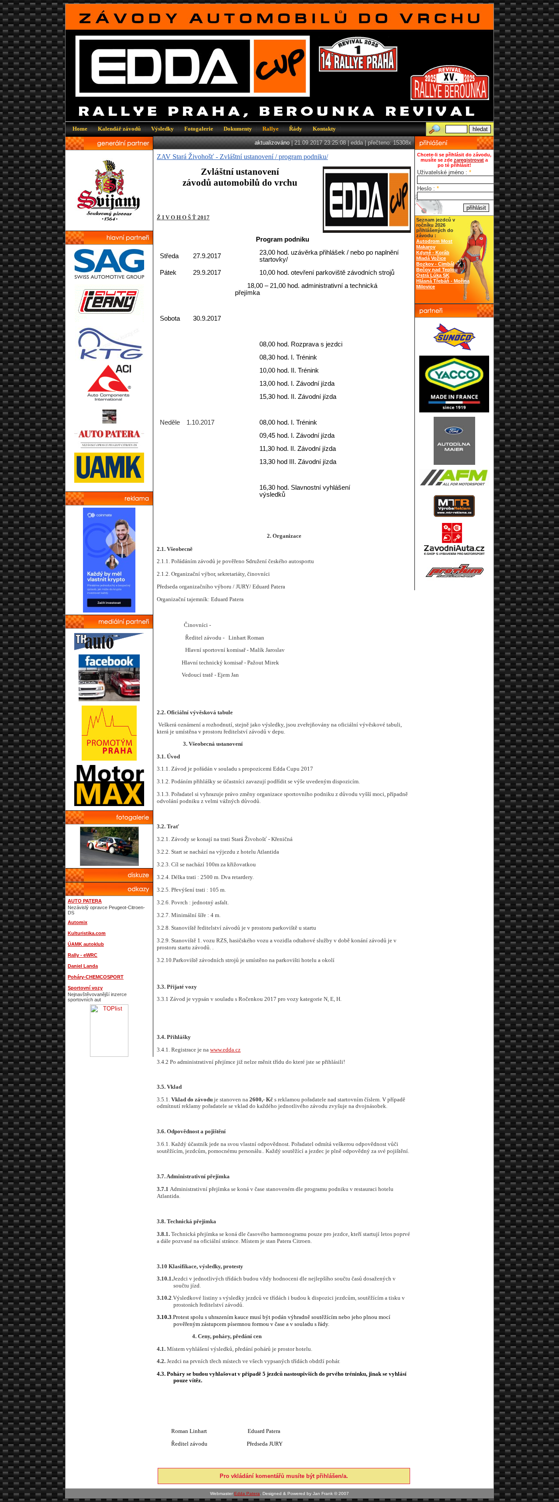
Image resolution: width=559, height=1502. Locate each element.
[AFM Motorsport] (454, 484)
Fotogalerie (198, 128)
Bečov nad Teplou (437, 269)
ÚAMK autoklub (86, 944)
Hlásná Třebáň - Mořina (442, 281)
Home (79, 128)
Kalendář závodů (119, 128)
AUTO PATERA (85, 900)
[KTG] (109, 358)
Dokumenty (238, 128)
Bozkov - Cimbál (435, 263)
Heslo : (428, 188)
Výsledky (162, 128)
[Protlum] (454, 579)
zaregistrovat (469, 160)
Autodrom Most (434, 241)
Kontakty (324, 128)
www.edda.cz (225, 1049)
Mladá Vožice (431, 258)
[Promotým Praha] (109, 758)
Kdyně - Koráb (432, 252)
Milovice (425, 286)
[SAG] (109, 276)
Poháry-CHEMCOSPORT (96, 976)
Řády (295, 128)
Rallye (270, 128)
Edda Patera (247, 1493)
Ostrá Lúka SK (432, 275)
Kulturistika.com (87, 933)
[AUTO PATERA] (109, 446)
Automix (77, 922)
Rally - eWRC (82, 955)
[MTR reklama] (454, 516)
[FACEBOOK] (109, 699)
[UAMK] (109, 481)
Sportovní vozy (85, 987)
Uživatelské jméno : (444, 172)
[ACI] (109, 398)
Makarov (425, 246)
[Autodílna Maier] (454, 463)
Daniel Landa (83, 966)
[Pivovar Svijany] (109, 224)
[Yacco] (454, 410)
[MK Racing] (454, 553)
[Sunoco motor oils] (454, 349)
